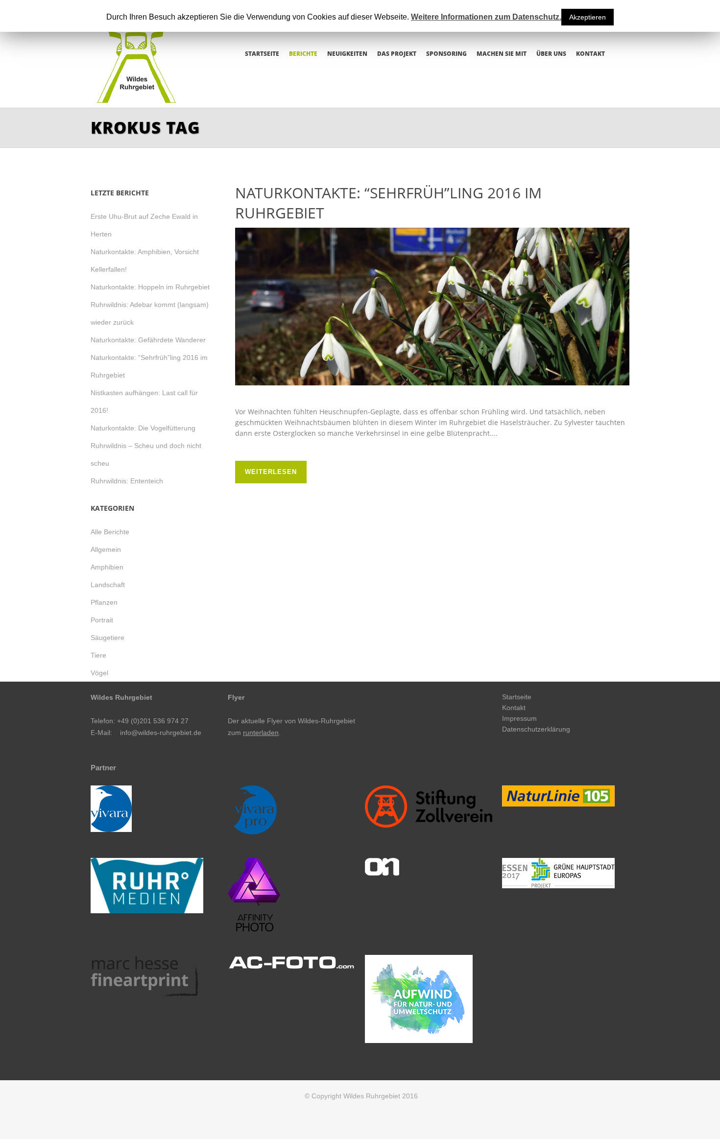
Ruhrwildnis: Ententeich (127, 481)
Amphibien (107, 567)
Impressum (519, 718)
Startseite (516, 697)
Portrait (102, 620)
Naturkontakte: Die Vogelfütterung (143, 428)
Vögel (99, 673)
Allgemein (106, 549)
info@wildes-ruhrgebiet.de (160, 732)
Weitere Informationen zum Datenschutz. (486, 17)
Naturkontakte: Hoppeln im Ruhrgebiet (150, 287)
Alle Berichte (110, 532)
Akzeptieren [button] (587, 17)
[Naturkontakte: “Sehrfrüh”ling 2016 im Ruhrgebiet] (432, 306)
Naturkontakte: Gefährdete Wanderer (148, 340)
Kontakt (514, 708)
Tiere (98, 655)
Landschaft (108, 585)
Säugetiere (107, 637)
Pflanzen (104, 602)
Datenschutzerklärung (536, 729)
